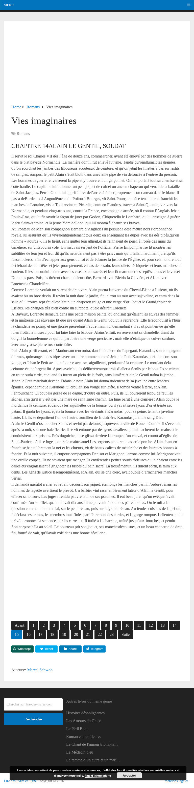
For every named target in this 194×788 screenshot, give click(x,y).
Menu (9, 5)
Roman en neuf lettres (83, 736)
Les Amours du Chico (83, 721)
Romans (23, 133)
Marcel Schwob (40, 670)
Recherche (33, 719)
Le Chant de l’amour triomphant (91, 744)
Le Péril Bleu (76, 728)
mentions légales (176, 781)
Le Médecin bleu (79, 752)
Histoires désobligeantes (85, 713)
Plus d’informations (98, 775)
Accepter (129, 775)
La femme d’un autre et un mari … (94, 760)
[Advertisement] (97, 66)
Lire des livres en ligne (20, 781)
